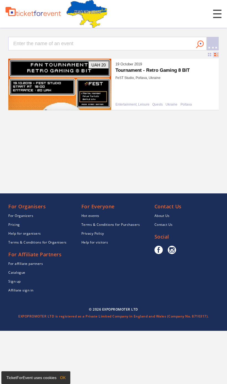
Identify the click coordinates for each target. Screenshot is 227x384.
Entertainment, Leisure (132, 104)
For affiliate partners (25, 263)
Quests (157, 104)
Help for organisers (24, 233)
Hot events (90, 215)
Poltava (186, 104)
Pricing (14, 224)
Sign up (14, 281)
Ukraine (171, 104)
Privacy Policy (92, 233)
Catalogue (16, 272)
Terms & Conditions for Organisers (37, 242)
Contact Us (163, 224)
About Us (162, 215)
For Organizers (20, 215)
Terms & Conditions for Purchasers (110, 224)
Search (200, 44)
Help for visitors (94, 242)
